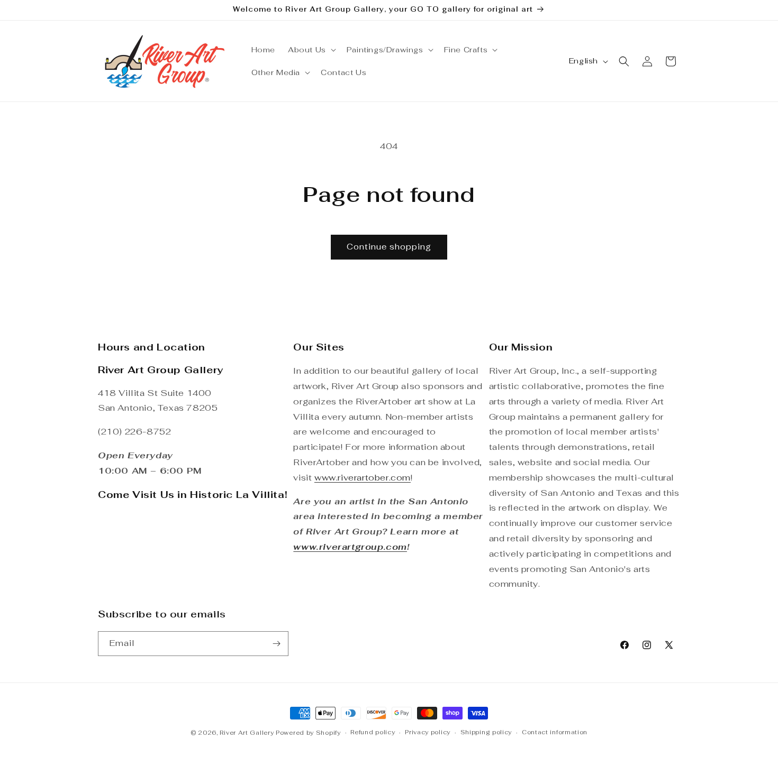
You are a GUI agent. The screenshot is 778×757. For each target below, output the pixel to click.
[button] (311, 50)
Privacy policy (427, 732)
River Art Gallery (247, 732)
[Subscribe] (276, 643)
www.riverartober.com (362, 477)
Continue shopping (389, 247)
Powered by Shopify (308, 732)
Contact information (554, 732)
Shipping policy (486, 732)
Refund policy (372, 732)
